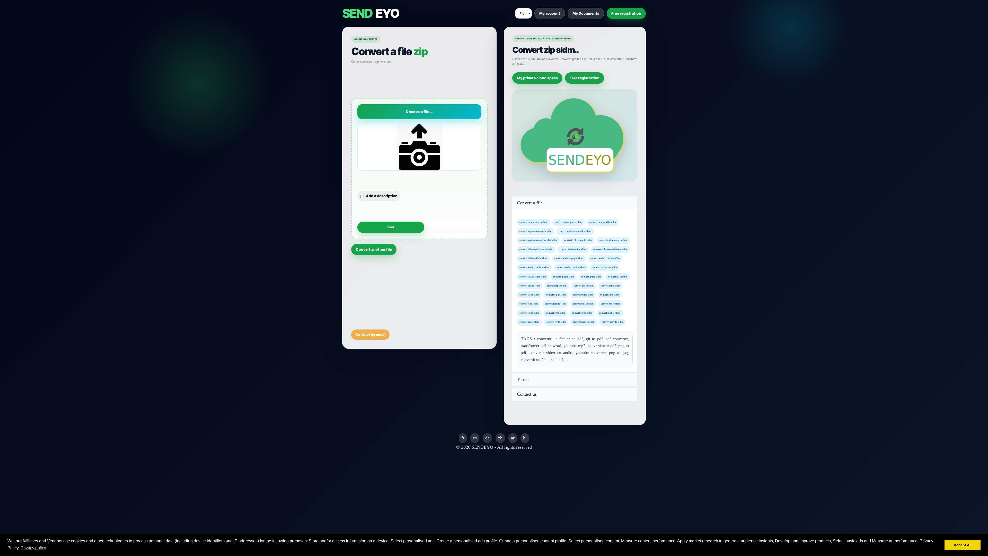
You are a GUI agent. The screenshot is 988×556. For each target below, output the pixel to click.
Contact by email (370, 334)
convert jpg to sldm (591, 276)
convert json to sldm (555, 303)
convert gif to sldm (618, 276)
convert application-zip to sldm (535, 231)
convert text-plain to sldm (532, 276)
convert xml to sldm (583, 303)
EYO (370, 13)
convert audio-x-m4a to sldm (534, 267)
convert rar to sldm (582, 312)
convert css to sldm (529, 294)
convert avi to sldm (529, 322)
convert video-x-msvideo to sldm (610, 249)
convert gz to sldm (555, 312)
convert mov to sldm (612, 322)
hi (525, 437)
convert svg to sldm (583, 294)
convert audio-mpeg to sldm (568, 258)
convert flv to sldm (556, 322)
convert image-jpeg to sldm (533, 222)
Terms (522, 379)
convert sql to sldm (556, 294)
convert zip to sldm (557, 285)
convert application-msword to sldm (538, 240)
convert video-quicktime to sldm (536, 249)
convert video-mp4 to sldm (578, 240)
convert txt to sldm (610, 285)
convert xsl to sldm (610, 303)
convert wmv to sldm (584, 322)
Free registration (626, 13)
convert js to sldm (528, 303)
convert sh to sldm (609, 294)
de (487, 437)
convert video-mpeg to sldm (613, 240)
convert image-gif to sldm (602, 222)
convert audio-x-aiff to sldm (571, 267)
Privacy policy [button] (33, 548)
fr (462, 437)
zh (500, 437)
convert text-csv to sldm (605, 267)
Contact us (527, 394)
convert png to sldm (529, 285)
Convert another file (374, 249)
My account (549, 13)
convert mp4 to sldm (609, 312)
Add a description (382, 196)
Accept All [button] (963, 545)
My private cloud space (537, 78)
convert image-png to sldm (568, 222)
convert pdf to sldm (584, 285)
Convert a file (530, 203)
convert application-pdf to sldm (575, 231)
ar (513, 437)
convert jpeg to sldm (563, 276)
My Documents (585, 13)
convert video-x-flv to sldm (533, 258)
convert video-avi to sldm (573, 249)
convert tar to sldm (529, 312)
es (475, 437)
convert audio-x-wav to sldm (605, 258)
